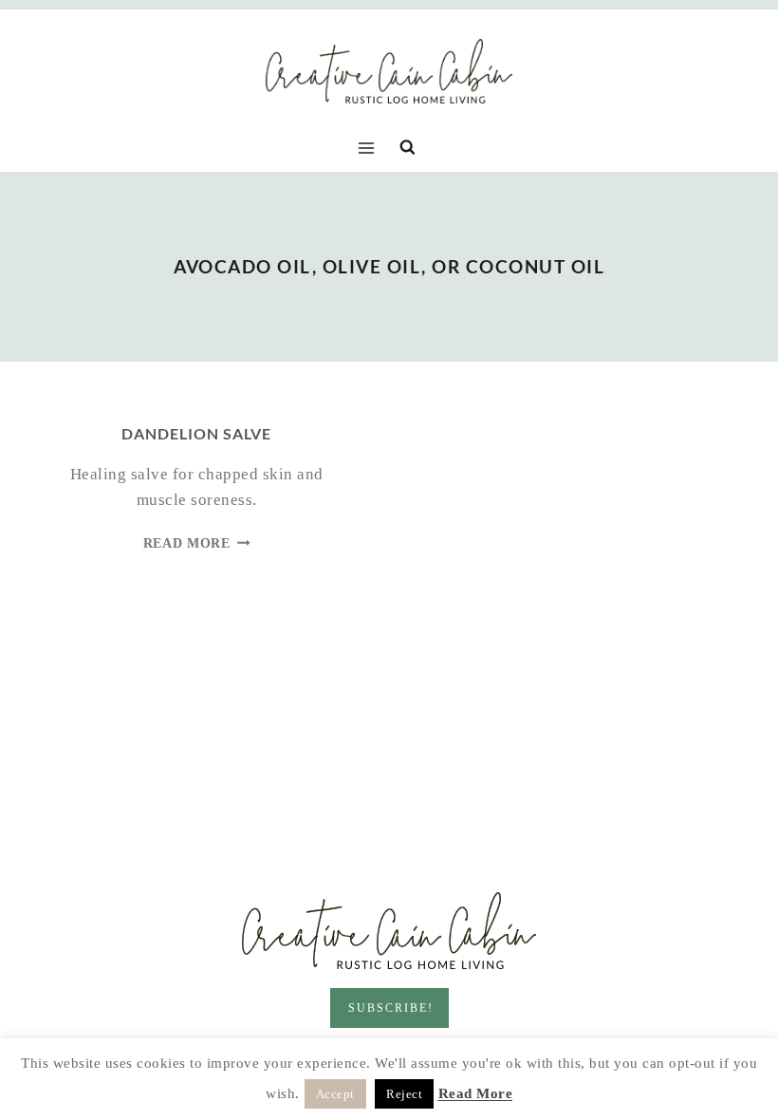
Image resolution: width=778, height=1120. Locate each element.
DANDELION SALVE (196, 433)
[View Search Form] (407, 147)
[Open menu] (370, 147)
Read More (196, 543)
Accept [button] (335, 1094)
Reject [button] (404, 1094)
